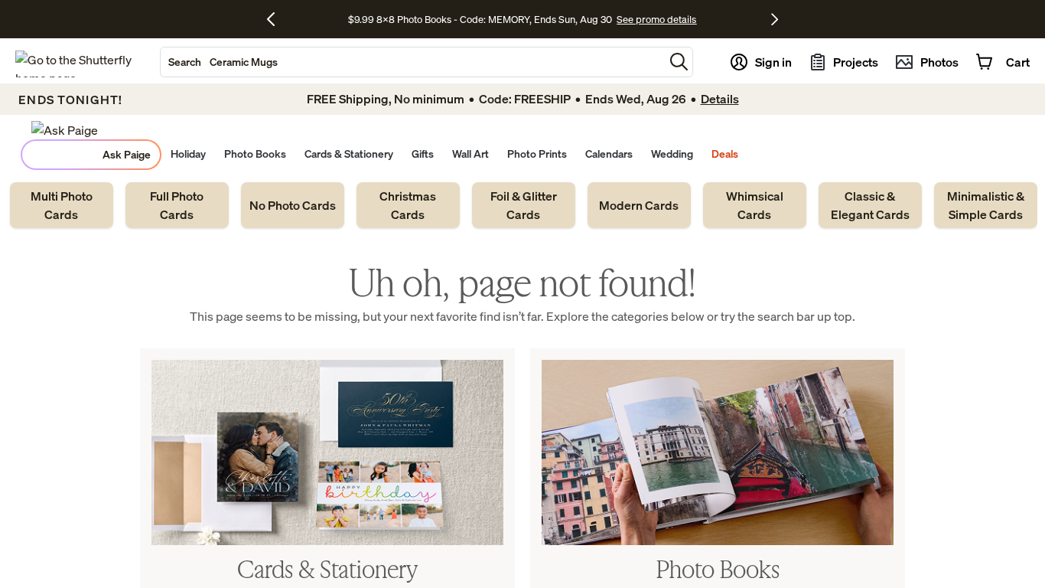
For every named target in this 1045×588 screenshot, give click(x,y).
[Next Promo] (774, 19)
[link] (61, 205)
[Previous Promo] (276, 19)
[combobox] (412, 62)
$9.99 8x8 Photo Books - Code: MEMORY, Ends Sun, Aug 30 (480, 19)
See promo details (656, 19)
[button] (679, 61)
